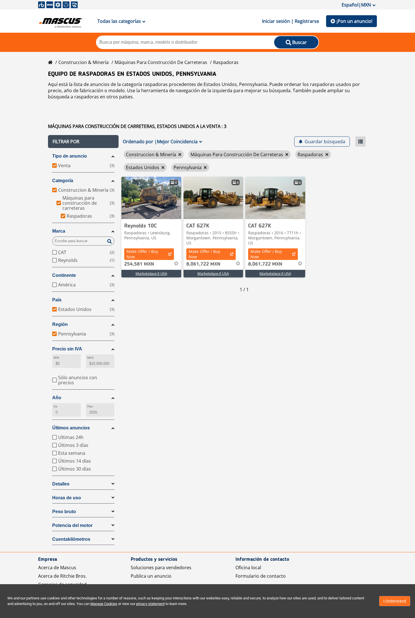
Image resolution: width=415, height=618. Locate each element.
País (57, 299)
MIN (56, 357)
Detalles (60, 484)
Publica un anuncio (151, 576)
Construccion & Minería (83, 62)
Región (60, 324)
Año (56, 397)
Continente (64, 275)
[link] (151, 198)
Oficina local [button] (248, 567)
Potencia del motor (72, 525)
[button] (83, 141)
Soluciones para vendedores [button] (161, 567)
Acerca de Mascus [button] (57, 567)
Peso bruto (64, 511)
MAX (90, 357)
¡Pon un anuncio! (354, 21)
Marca (58, 231)
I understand (394, 601)
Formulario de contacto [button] (260, 576)
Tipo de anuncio (69, 156)
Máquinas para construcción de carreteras (161, 62)
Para (90, 406)
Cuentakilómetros (71, 539)
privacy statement (150, 604)
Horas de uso (66, 497)
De (55, 406)
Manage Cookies (103, 604)
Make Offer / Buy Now (142, 254)
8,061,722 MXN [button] (203, 264)
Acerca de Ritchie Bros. (62, 576)
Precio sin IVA (67, 348)
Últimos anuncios (71, 427)
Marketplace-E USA (151, 273)
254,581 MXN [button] (139, 264)
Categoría (62, 180)
